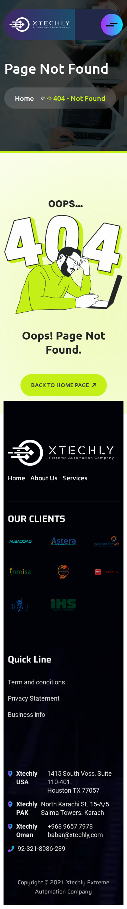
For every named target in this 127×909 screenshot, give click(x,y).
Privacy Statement (34, 698)
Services (75, 478)
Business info (26, 714)
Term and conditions (36, 682)
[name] (39, 24)
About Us (44, 478)
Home (26, 98)
